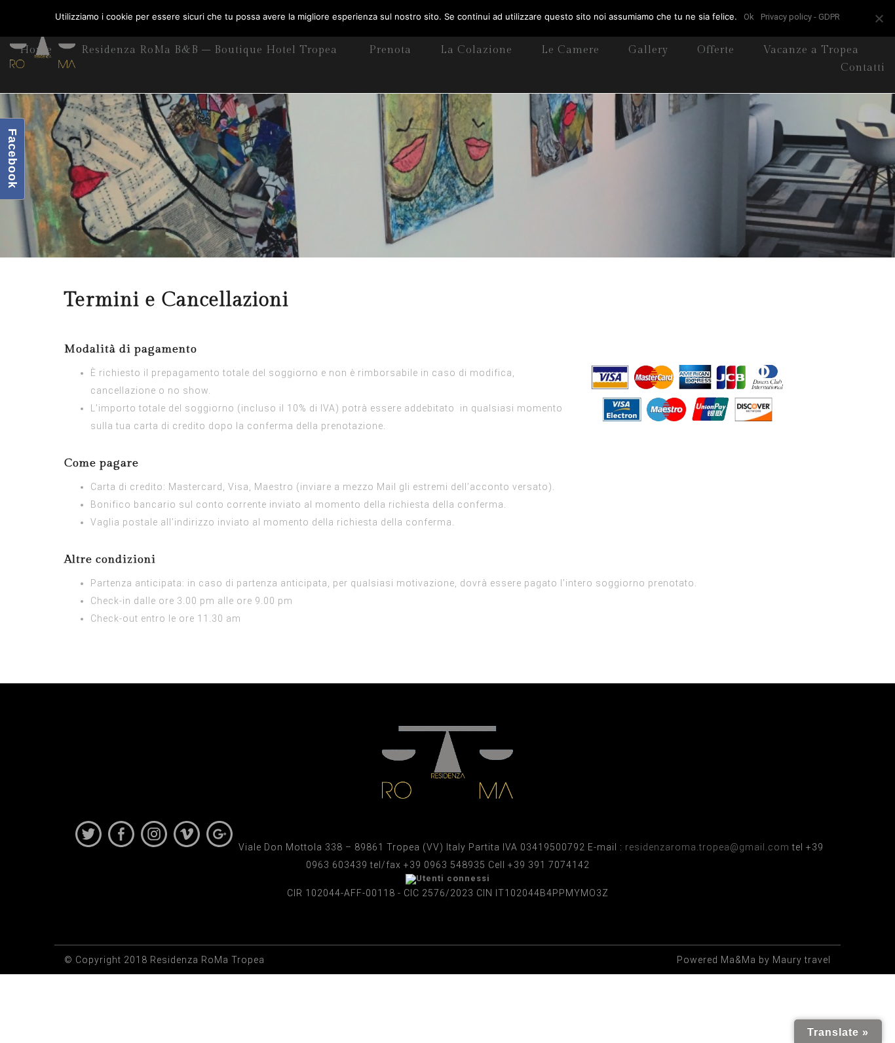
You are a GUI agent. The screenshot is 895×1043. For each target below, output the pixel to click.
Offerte (715, 50)
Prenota (390, 50)
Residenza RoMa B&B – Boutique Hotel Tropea (209, 50)
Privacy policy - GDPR (800, 17)
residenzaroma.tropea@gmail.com (707, 847)
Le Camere (570, 50)
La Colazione (476, 50)
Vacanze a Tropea (811, 50)
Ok (749, 17)
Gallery (648, 50)
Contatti (863, 68)
